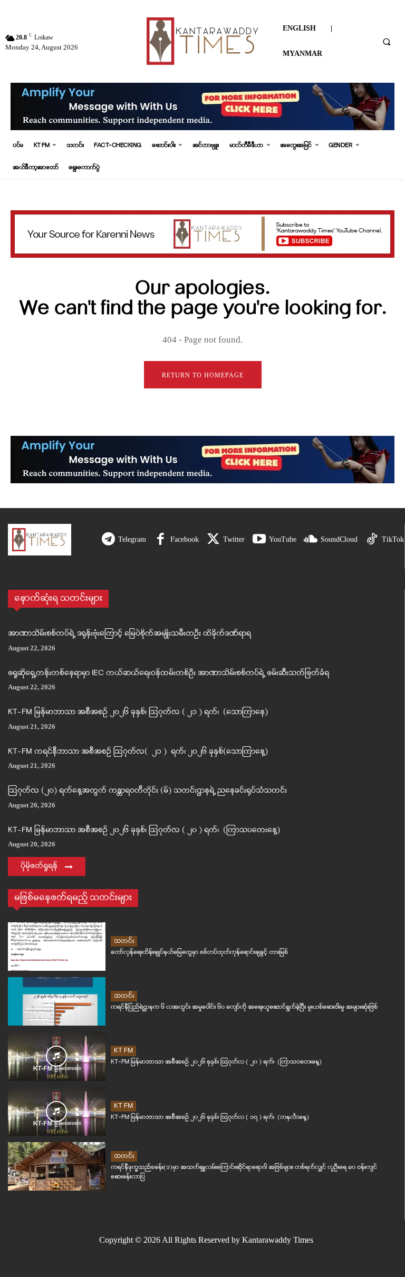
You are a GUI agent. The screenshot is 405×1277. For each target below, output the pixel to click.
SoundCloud (339, 539)
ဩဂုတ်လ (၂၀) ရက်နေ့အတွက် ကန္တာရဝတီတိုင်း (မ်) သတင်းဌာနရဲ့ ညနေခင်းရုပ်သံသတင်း (147, 790)
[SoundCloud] (310, 540)
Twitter (234, 539)
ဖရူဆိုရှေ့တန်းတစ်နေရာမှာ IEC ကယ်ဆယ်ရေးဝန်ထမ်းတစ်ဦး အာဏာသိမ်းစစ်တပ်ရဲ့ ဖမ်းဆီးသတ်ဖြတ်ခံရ (168, 673)
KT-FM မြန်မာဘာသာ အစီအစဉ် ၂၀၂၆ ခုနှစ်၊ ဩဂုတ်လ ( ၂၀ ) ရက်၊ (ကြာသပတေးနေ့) (144, 830)
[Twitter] (213, 540)
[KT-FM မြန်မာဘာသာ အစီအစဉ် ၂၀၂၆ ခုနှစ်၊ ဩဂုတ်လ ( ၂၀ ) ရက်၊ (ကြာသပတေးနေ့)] (56, 1056)
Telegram (132, 539)
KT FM (123, 1051)
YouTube (282, 539)
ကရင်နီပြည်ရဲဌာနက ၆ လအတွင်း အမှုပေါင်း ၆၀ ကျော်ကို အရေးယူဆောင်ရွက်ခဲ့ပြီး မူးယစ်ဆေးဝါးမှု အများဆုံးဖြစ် (244, 1006)
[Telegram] (108, 540)
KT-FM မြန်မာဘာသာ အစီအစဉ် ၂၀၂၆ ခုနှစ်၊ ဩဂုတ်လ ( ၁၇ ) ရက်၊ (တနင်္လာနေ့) (210, 1117)
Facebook (184, 539)
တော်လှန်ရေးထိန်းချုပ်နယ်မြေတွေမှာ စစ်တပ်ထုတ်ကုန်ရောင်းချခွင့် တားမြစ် (199, 952)
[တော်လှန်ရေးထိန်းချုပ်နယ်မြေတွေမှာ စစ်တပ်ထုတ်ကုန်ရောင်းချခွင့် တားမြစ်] (56, 946)
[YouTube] (259, 540)
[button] (386, 41)
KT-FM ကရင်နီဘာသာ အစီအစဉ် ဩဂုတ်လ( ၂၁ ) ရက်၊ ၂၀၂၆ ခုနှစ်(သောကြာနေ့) (138, 751)
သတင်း (124, 941)
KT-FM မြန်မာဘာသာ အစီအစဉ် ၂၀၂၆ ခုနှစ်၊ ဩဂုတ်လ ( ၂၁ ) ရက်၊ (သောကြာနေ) (138, 712)
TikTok (393, 539)
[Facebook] (160, 540)
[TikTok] (372, 540)
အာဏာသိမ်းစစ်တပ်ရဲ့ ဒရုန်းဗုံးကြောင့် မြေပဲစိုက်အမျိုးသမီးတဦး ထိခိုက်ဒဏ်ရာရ (129, 633)
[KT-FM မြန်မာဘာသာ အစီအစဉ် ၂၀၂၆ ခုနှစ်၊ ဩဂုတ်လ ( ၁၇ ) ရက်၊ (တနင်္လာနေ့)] (56, 1111)
